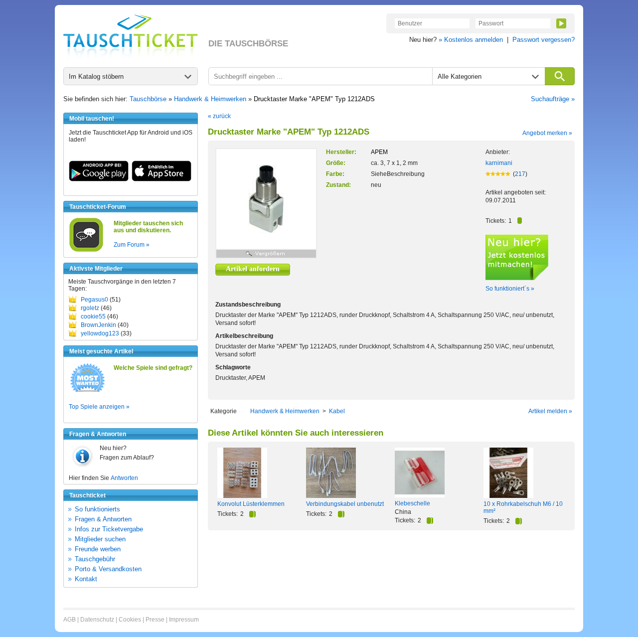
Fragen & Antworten (103, 519)
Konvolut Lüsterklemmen (251, 503)
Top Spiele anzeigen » (99, 406)
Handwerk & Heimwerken (210, 99)
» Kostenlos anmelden (471, 39)
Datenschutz (97, 619)
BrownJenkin (98, 324)
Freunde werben (98, 549)
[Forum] (86, 250)
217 (520, 173)
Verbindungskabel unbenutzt (345, 503)
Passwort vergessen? (543, 39)
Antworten (124, 478)
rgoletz (90, 308)
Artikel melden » (550, 411)
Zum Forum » (132, 244)
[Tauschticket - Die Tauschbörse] (130, 35)
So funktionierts (97, 509)
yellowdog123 (100, 333)
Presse (155, 619)
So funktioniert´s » (509, 288)
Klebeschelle (412, 503)
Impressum (184, 619)
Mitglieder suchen (100, 539)
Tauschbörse (148, 99)
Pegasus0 (94, 299)
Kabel (337, 411)
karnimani (498, 162)
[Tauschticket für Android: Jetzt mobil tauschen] (99, 179)
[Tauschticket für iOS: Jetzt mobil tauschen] (161, 179)
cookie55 (93, 316)
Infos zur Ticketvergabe (109, 529)
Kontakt (86, 579)
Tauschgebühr (95, 559)
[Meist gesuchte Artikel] (87, 391)
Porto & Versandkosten (108, 569)
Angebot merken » (547, 133)
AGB (69, 619)
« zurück (219, 116)
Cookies (130, 619)
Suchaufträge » (553, 99)
